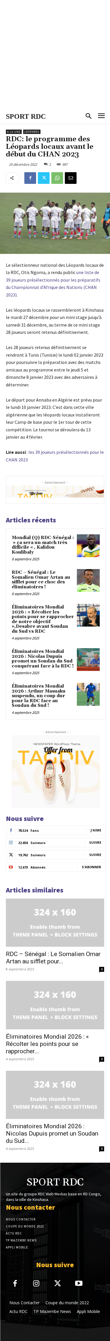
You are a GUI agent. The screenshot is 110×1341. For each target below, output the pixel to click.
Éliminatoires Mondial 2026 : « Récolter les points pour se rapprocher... (47, 1044)
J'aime (96, 830)
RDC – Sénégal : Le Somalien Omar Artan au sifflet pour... (53, 958)
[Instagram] (36, 1284)
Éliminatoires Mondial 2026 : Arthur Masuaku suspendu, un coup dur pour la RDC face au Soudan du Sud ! (38, 695)
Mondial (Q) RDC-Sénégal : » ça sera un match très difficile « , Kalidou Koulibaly (43, 545)
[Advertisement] (55, 54)
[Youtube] (79, 1284)
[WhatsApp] (57, 178)
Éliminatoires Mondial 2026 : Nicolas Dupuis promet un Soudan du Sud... (52, 1133)
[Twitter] (44, 178)
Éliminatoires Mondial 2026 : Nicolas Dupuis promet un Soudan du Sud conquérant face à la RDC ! (43, 659)
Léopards (31, 132)
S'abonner (91, 867)
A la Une (14, 132)
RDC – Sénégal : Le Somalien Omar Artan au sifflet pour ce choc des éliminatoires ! (41, 580)
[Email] (71, 178)
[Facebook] (30, 178)
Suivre (95, 842)
